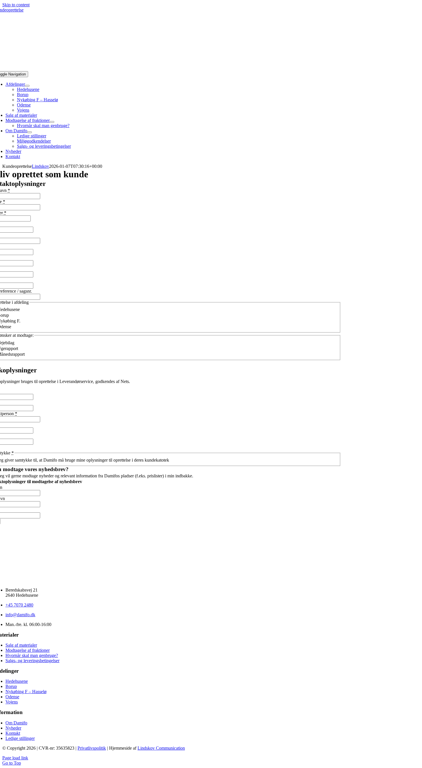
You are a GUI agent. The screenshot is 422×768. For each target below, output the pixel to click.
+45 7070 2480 (19, 604)
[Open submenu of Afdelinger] (27, 86)
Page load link (15, 757)
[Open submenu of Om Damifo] (29, 132)
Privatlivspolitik (92, 748)
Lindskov (40, 166)
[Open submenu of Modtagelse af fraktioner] (52, 122)
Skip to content (16, 4)
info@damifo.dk (20, 614)
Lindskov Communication (161, 748)
